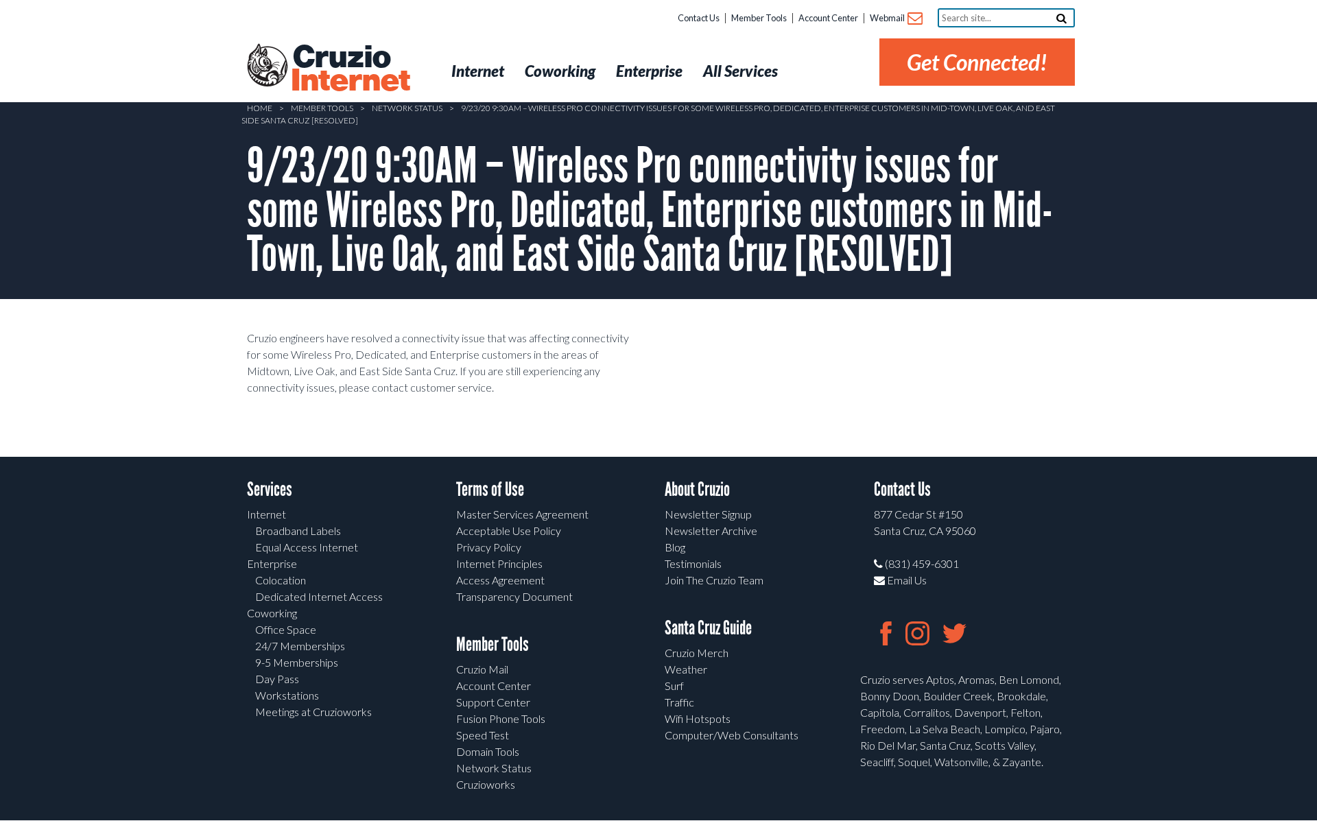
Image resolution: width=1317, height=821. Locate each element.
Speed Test (482, 734)
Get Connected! (977, 62)
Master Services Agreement (522, 514)
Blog (675, 547)
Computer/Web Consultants (731, 734)
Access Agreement (500, 579)
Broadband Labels (298, 530)
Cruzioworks (485, 784)
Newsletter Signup (708, 514)
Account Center (828, 17)
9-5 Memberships (296, 662)
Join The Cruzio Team (714, 579)
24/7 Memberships (300, 645)
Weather (686, 669)
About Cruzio (697, 489)
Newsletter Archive (711, 530)
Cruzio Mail (482, 669)
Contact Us (699, 17)
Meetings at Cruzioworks (313, 711)
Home (259, 108)
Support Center (493, 702)
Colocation (280, 579)
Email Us (906, 579)
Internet (266, 514)
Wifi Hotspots (698, 718)
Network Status (407, 108)
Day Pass (277, 678)
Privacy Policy (488, 547)
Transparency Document (514, 596)
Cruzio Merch (696, 652)
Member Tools (759, 17)
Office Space (285, 629)
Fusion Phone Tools (500, 718)
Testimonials (693, 563)
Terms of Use (490, 489)
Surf (674, 685)
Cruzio (350, 69)
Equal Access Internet (306, 547)
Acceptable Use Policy (508, 530)
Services (269, 489)
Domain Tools (487, 751)
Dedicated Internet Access (319, 596)
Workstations (287, 695)
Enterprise (272, 563)
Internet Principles (499, 563)
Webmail (888, 17)
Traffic (679, 702)
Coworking (272, 612)
